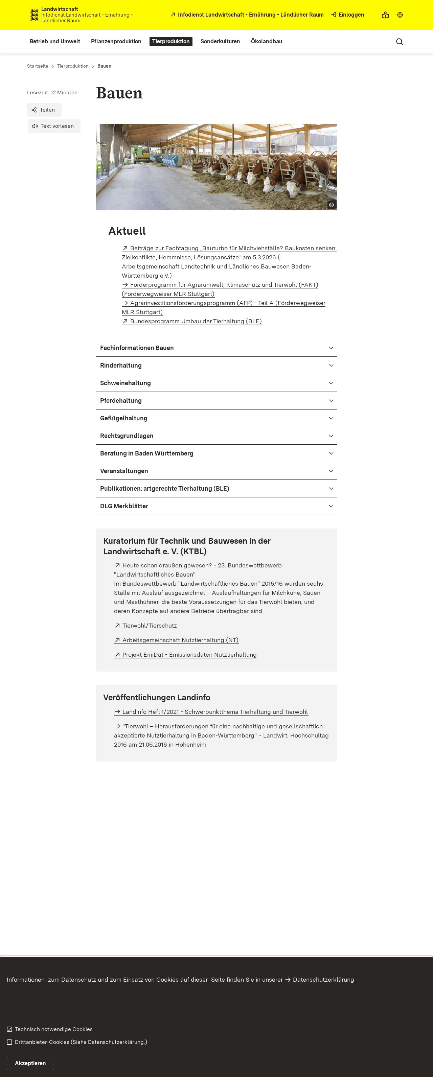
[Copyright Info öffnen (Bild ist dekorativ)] (331, 205)
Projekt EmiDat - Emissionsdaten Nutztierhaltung (189, 654)
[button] (44, 110)
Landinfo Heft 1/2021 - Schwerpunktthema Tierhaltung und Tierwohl (215, 711)
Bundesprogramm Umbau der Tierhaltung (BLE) (196, 321)
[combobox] (400, 15)
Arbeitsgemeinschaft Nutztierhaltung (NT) (180, 639)
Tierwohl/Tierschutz (150, 625)
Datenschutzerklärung (323, 979)
